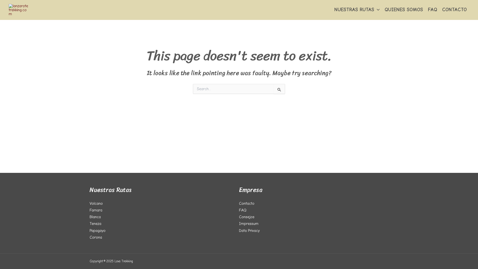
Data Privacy (249, 230)
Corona (96, 237)
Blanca (95, 217)
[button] (377, 9)
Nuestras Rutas (354, 9)
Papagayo (98, 230)
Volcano (96, 203)
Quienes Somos (404, 9)
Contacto (454, 9)
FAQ (432, 9)
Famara (96, 210)
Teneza (95, 223)
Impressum (248, 223)
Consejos (246, 217)
